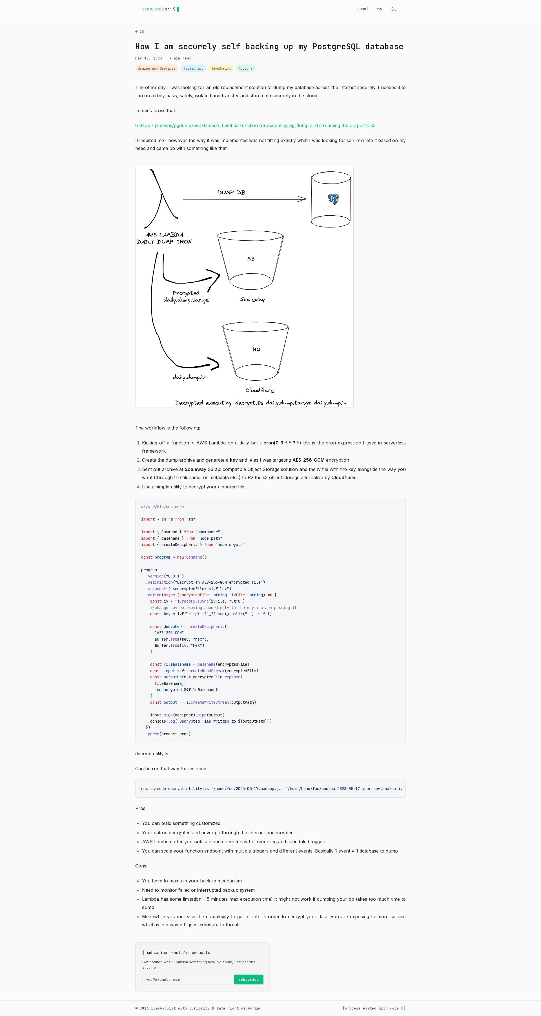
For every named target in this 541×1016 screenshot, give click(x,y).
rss (378, 8)
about (363, 8)
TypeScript (193, 68)
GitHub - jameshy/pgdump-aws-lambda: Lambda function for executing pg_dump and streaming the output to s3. (256, 125)
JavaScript (221, 68)
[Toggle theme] (394, 9)
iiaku (156, 1008)
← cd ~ (142, 31)
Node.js (245, 68)
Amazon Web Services (157, 68)
